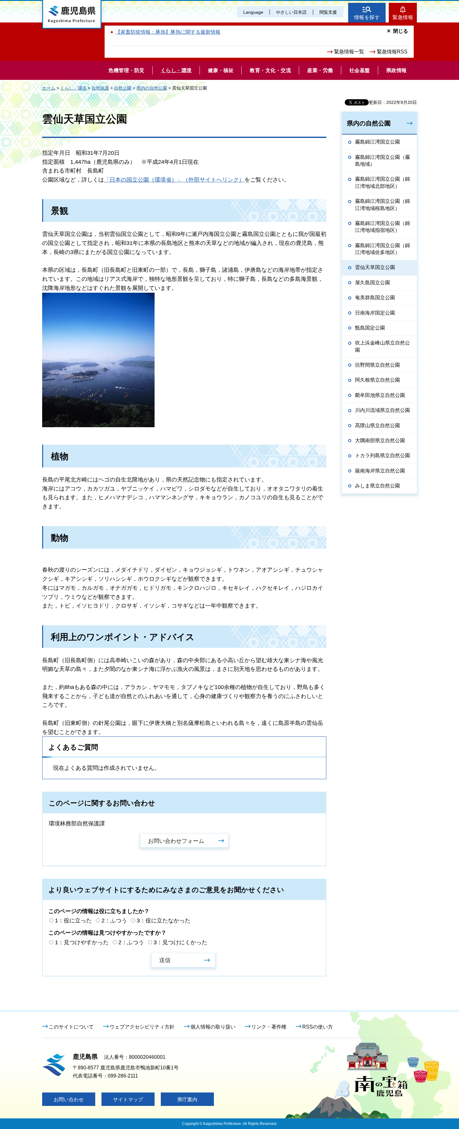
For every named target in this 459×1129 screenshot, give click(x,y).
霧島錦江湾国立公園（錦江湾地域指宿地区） (382, 227)
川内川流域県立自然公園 (382, 410)
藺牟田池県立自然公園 (380, 395)
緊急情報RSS (392, 51)
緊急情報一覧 (349, 51)
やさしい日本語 (291, 12)
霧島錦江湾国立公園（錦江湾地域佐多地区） (382, 249)
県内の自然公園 (151, 88)
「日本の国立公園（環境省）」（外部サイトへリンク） (174, 180)
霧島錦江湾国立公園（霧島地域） (382, 160)
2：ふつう (114, 920)
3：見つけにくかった (180, 942)
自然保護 (100, 88)
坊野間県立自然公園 (377, 365)
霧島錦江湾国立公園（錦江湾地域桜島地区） (382, 204)
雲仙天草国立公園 (375, 267)
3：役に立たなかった (163, 920)
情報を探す (367, 17)
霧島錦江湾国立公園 (377, 141)
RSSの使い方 (317, 1026)
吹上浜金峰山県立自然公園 (382, 346)
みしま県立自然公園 (377, 485)
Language (253, 12)
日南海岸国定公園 (375, 312)
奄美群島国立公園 (375, 297)
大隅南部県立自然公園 (380, 440)
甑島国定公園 (370, 327)
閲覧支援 (328, 12)
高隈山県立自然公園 (377, 425)
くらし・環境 (73, 88)
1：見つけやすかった (82, 942)
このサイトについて (71, 1026)
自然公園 (122, 88)
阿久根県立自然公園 (377, 380)
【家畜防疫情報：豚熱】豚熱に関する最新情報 (168, 32)
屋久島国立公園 (372, 282)
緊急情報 (402, 17)
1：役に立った (73, 920)
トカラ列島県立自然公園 (382, 455)
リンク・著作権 (268, 1026)
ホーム (48, 88)
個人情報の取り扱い (212, 1026)
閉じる (400, 31)
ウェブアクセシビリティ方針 (142, 1026)
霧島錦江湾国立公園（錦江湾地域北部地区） (382, 182)
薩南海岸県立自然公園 (380, 470)
